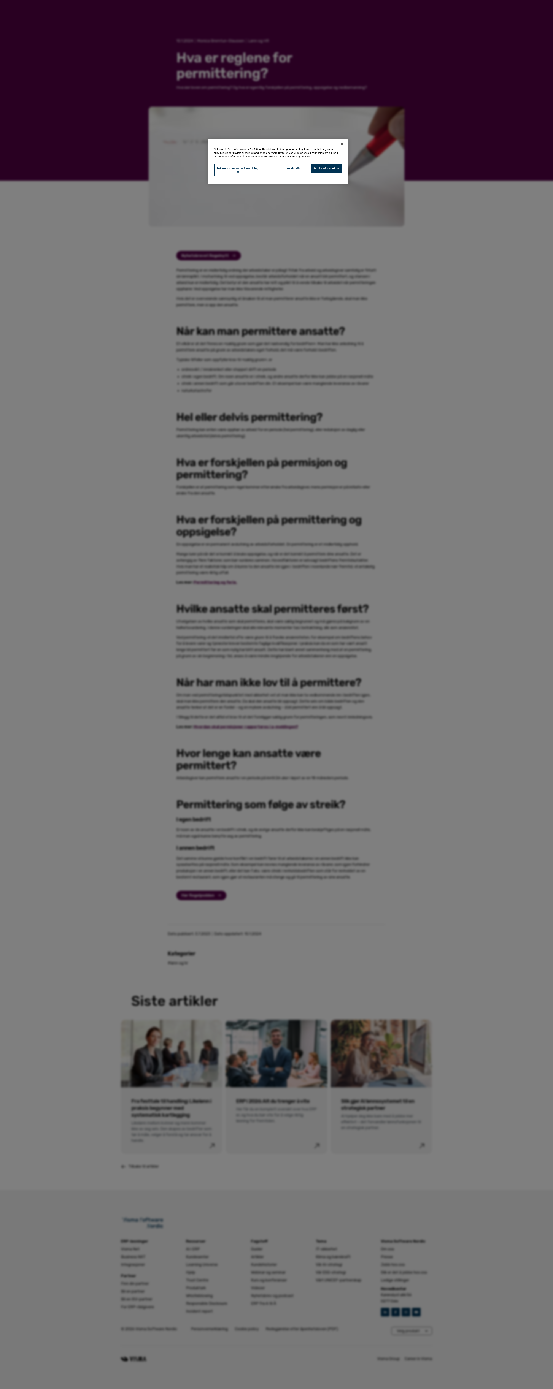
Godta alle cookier (326, 168)
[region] (278, 161)
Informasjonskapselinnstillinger (238, 170)
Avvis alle (293, 168)
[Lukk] (342, 144)
